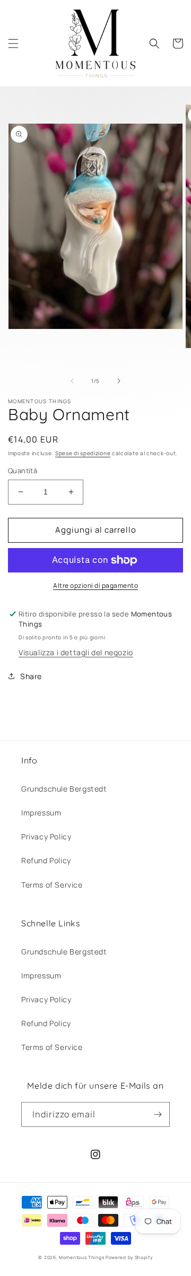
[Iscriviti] (157, 1114)
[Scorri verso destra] (119, 381)
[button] (13, 43)
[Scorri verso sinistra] (72, 381)
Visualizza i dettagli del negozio (76, 652)
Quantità (22, 470)
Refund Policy (46, 860)
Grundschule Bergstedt (64, 789)
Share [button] (31, 676)
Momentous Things (81, 1257)
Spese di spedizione (82, 453)
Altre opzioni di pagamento (95, 585)
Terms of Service (52, 885)
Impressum (41, 813)
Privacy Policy (46, 836)
